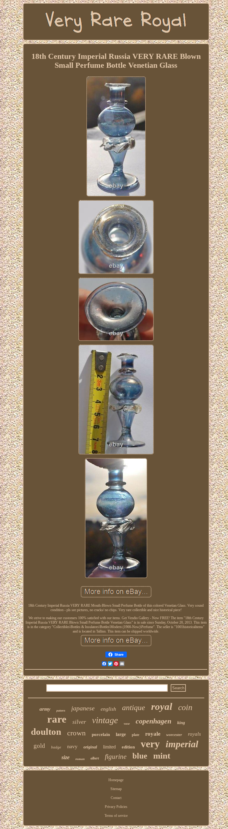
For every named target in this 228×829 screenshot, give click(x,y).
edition (128, 747)
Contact (116, 798)
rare (56, 719)
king (181, 723)
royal (161, 706)
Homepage (116, 780)
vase (127, 723)
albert (95, 758)
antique (133, 707)
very (150, 743)
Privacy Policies (116, 807)
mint (161, 755)
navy (72, 746)
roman (80, 759)
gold (39, 745)
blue (139, 755)
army (44, 709)
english (108, 709)
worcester (174, 734)
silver (79, 721)
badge (56, 747)
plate (135, 735)
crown (76, 733)
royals (194, 734)
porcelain (101, 734)
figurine (115, 756)
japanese (83, 708)
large (121, 734)
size (65, 757)
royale (152, 734)
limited (109, 746)
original (90, 747)
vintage (105, 720)
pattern (60, 710)
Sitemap (116, 789)
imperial (182, 744)
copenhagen (153, 721)
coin (185, 707)
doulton (46, 731)
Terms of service (116, 816)
